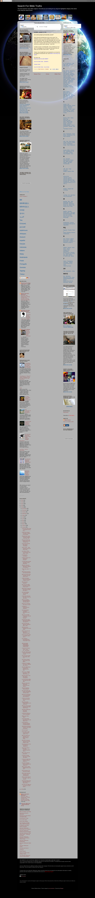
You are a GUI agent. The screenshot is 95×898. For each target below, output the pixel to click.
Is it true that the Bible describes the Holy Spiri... (26, 680)
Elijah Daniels (68, 420)
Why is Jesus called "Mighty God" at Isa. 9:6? (26, 767)
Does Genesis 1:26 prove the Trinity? (26, 771)
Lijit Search (22, 495)
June (23, 518)
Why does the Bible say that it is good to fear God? (26, 585)
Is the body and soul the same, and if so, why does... (26, 597)
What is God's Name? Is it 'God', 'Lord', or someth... (26, 778)
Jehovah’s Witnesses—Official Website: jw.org (25, 804)
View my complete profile (68, 421)
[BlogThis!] (54, 69)
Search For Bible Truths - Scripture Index (25, 853)
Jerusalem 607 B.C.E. (24, 848)
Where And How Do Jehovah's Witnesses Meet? (26, 632)
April (23, 522)
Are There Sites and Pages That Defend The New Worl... (26, 691)
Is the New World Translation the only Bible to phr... (26, 719)
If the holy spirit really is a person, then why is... (26, 635)
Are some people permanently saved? (25, 593)
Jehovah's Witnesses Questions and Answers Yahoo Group (24, 837)
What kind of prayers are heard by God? (26, 572)
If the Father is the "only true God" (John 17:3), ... (25, 732)
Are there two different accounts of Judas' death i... (26, 785)
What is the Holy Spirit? (25, 717)
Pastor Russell (23, 851)
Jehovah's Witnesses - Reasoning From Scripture (25, 829)
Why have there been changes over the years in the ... (26, 575)
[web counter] (23, 876)
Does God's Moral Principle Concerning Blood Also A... (26, 749)
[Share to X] (55, 69)
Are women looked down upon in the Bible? (26, 660)
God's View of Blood (25, 329)
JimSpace (22, 849)
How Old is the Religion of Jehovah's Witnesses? (28, 423)
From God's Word (23, 819)
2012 (22, 503)
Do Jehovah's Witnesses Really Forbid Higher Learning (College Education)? (25, 437)
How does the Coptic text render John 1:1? (26, 656)
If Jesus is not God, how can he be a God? (26, 699)
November (24, 510)
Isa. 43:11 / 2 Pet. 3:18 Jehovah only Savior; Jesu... (26, 552)
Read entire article (24, 48)
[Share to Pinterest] (57, 69)
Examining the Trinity (25, 283)
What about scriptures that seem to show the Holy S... (26, 589)
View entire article (24, 112)
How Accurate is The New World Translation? (26, 676)
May (23, 520)
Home (47, 74)
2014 (22, 500)
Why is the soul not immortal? (26, 753)
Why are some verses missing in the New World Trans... (26, 706)
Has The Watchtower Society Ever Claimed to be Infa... (26, 669)
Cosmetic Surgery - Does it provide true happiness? (26, 763)
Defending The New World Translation (25, 311)
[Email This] (53, 69)
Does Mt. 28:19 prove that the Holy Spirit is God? (26, 652)
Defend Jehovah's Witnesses (25, 294)
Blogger (61, 888)
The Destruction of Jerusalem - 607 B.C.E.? (28, 411)
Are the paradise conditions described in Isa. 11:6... (26, 612)
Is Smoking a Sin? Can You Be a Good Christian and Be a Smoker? (28, 365)
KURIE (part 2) (24, 284)
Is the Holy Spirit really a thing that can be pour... (26, 529)
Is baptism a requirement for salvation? (25, 607)
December (24, 508)
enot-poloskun (52, 888)
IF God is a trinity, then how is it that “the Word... (26, 756)
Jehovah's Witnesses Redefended (24, 841)
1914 (21, 388)
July (23, 516)
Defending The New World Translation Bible (25, 816)
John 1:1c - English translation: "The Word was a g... (26, 672)
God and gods (25, 730)
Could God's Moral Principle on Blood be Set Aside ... (26, 533)
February (24, 525)
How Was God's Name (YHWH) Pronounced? (28, 398)
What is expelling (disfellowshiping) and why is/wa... (26, 600)
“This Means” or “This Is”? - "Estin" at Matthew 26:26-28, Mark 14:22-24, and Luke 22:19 (25, 378)
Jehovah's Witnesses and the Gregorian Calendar (27, 473)
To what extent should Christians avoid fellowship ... (26, 562)
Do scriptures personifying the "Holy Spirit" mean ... (26, 640)
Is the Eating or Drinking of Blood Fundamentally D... (26, 723)
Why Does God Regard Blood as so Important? (26, 703)
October (24, 511)
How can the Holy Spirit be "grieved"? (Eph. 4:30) (26, 624)
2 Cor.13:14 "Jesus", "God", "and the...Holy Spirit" (26, 649)
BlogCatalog (65, 412)
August (23, 515)
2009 (22, 789)
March (23, 523)
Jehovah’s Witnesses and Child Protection (26, 710)
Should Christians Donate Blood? (25, 688)
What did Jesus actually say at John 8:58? (26, 628)
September (24, 513)
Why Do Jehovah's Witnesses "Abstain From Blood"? (26, 566)
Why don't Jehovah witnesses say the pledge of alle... (26, 741)
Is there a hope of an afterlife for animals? (26, 558)
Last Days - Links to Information (24, 450)
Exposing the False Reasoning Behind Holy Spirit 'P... (26, 620)
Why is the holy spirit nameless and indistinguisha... (26, 774)
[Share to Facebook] (56, 69)
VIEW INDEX (69, 406)
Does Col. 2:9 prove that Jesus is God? (26, 604)
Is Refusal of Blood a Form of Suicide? (26, 714)
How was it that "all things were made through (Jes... (26, 540)
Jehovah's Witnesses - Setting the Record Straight (25, 831)
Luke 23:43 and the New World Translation (26, 544)
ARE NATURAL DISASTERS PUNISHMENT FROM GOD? (25, 645)
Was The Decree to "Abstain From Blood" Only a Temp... (26, 737)
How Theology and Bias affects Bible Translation (24, 823)
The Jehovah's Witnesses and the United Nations (25, 856)
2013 (22, 501)
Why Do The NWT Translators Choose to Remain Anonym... (26, 616)
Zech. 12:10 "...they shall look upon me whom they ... (26, 548)
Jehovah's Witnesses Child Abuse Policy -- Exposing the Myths (25, 834)
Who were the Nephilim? (25, 582)
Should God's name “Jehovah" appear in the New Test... (26, 537)
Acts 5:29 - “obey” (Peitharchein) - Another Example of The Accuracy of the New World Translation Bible (25, 297)
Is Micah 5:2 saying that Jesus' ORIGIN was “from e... (26, 664)
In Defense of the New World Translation (24, 826)
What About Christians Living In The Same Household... (26, 727)
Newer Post (37, 74)
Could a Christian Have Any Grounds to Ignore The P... (26, 579)
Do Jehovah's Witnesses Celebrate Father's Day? (28, 461)
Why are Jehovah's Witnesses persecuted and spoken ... (26, 685)
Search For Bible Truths (29, 6)
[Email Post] (51, 69)
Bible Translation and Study (25, 811)
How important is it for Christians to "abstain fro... (26, 745)
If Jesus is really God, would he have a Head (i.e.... (26, 760)
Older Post (57, 74)
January (24, 527)
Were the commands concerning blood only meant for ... (26, 695)
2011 (22, 505)
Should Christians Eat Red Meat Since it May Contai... (26, 781)
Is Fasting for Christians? (24, 555)
